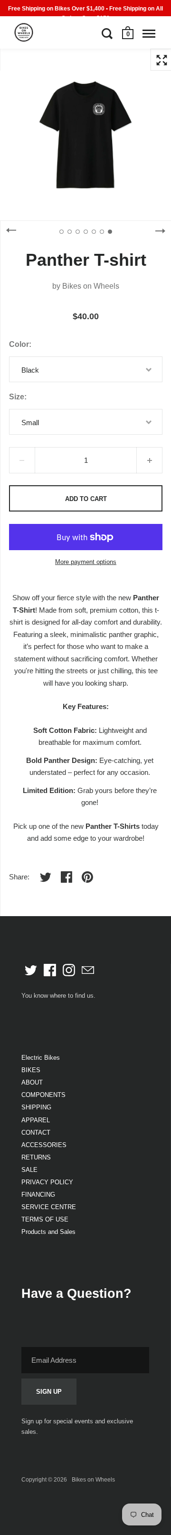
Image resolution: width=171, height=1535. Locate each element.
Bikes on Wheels (90, 286)
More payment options (85, 561)
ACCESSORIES (43, 1145)
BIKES (30, 1070)
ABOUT (32, 1082)
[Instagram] (69, 970)
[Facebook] (50, 970)
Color (19, 344)
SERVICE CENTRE (48, 1207)
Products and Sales (48, 1231)
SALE (29, 1169)
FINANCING (38, 1194)
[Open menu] (148, 33)
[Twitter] (31, 970)
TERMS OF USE (44, 1219)
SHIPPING (36, 1107)
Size (16, 397)
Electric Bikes (40, 1057)
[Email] (88, 970)
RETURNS (36, 1157)
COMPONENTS (43, 1094)
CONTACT (35, 1132)
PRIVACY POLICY (47, 1182)
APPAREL (35, 1120)
